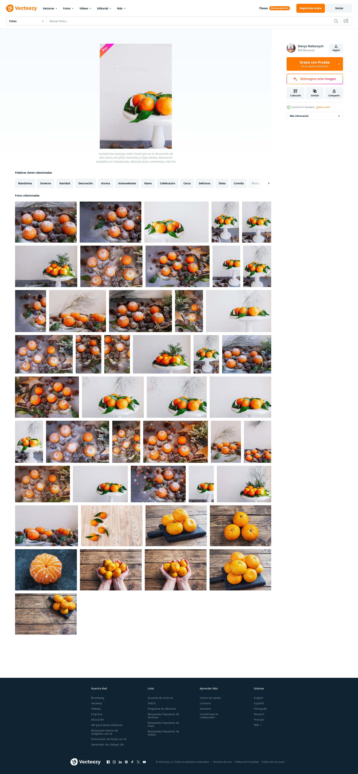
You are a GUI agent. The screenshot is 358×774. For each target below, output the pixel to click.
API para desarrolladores (107, 725)
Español (259, 703)
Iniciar (339, 8)
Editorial (102, 8)
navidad (64, 183)
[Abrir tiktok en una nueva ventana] (132, 761)
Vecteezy (96, 703)
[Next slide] (266, 183)
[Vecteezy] (21, 8)
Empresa (96, 714)
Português (260, 708)
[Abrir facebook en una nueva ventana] (108, 761)
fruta (255, 183)
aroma (105, 183)
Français (259, 719)
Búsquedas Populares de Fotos (163, 724)
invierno (45, 183)
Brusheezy (97, 698)
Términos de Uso (222, 762)
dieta (222, 183)
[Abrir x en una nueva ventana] (138, 761)
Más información (299, 116)
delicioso (204, 183)
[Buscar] (336, 21)
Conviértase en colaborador (209, 715)
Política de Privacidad (247, 762)
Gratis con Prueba (315, 64)
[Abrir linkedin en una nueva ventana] (120, 761)
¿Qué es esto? (323, 107)
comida (239, 183)
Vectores (48, 8)
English (258, 698)
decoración (85, 183)
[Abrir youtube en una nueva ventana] (144, 761)
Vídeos (83, 8)
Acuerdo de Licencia (160, 698)
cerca (187, 183)
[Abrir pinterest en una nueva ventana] (126, 761)
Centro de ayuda (210, 698)
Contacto (205, 703)
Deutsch (259, 714)
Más (119, 8)
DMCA (151, 703)
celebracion (167, 183)
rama (148, 183)
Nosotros (205, 708)
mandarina (25, 183)
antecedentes (127, 183)
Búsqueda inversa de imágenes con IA (104, 732)
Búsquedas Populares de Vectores (163, 715)
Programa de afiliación (162, 708)
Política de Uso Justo (273, 762)
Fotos (66, 8)
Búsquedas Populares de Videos (163, 733)
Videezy (96, 708)
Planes (263, 8)
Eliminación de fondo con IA (108, 739)
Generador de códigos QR (107, 744)
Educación (97, 719)
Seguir (336, 50)
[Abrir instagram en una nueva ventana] (114, 761)
